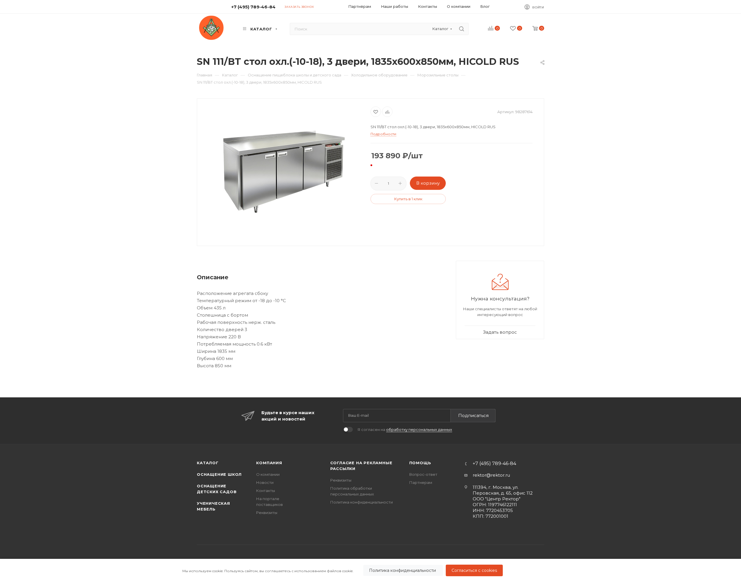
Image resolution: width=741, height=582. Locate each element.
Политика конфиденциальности (403, 570)
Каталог (208, 462)
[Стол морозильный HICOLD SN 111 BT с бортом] (284, 172)
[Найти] (461, 29)
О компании (268, 474)
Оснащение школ (219, 474)
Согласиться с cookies (474, 570)
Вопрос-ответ (423, 474)
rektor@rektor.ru (491, 475)
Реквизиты (266, 512)
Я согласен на (404, 429)
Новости (265, 482)
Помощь (420, 462)
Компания (269, 462)
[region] (370, 570)
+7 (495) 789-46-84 (253, 7)
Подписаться (473, 415)
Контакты (265, 490)
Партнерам (420, 482)
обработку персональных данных (419, 429)
